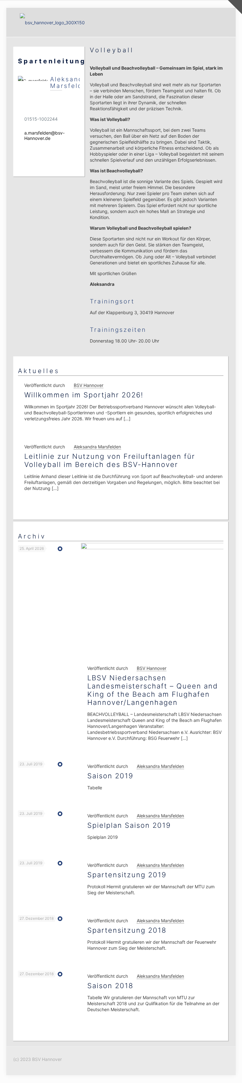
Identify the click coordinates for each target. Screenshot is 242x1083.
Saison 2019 (110, 776)
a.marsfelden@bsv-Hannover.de (44, 135)
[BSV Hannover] (52, 22)
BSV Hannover (88, 385)
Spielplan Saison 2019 (129, 825)
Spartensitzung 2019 (126, 875)
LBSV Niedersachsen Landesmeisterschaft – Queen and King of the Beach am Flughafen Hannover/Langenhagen (152, 690)
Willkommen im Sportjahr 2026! (83, 395)
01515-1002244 (41, 119)
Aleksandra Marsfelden (97, 446)
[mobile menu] (218, 22)
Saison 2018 (110, 986)
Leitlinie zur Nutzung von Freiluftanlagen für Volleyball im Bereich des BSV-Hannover (109, 460)
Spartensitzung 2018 (126, 930)
